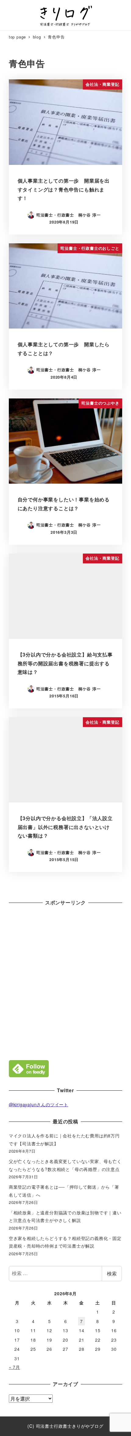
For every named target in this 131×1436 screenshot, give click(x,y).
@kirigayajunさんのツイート (38, 1104)
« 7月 (14, 1367)
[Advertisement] (65, 981)
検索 (112, 1273)
